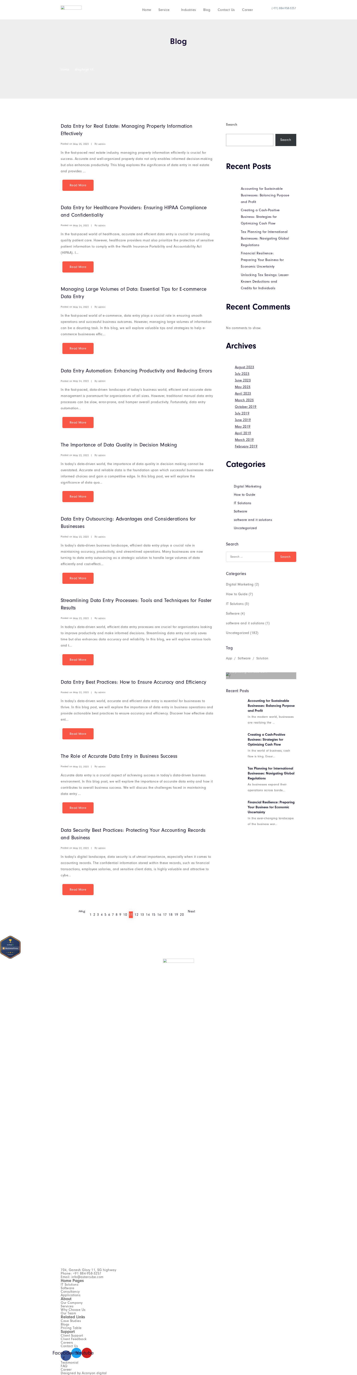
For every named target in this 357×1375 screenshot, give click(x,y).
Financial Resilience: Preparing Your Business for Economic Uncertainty (262, 259)
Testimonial (70, 1362)
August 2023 (244, 367)
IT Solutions (242, 503)
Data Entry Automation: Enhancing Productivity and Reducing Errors (136, 371)
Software (240, 511)
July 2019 (242, 413)
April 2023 (243, 393)
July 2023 (242, 374)
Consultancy (70, 1292)
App (229, 658)
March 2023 (244, 400)
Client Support (72, 1335)
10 (125, 915)
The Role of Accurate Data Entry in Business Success (119, 756)
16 (159, 915)
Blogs (65, 1324)
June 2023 (243, 380)
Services (67, 1306)
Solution (262, 658)
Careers (67, 1342)
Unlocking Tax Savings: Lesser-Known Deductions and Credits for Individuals (265, 281)
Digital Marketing (248, 486)
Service (164, 10)
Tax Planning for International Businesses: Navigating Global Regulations (265, 238)
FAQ (64, 1366)
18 (171, 915)
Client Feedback (74, 1339)
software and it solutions (253, 520)
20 (182, 915)
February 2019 (246, 446)
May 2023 (243, 387)
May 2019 (243, 426)
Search (231, 124)
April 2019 (243, 433)
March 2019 (244, 440)
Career (247, 10)
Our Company (72, 1303)
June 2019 (243, 420)
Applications (70, 1295)
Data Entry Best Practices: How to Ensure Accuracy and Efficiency (133, 682)
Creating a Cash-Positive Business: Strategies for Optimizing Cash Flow (260, 216)
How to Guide (244, 495)
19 (176, 915)
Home (146, 10)
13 (142, 915)
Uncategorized (245, 528)
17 (165, 915)
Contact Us (226, 10)
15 (154, 915)
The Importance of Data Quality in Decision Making (119, 445)
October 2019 (246, 407)
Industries (188, 10)
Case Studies (71, 1321)
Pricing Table (71, 1328)
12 (136, 915)
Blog (206, 10)
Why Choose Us (73, 1310)
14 (148, 915)
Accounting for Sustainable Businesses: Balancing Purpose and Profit (265, 195)
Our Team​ (68, 1313)
